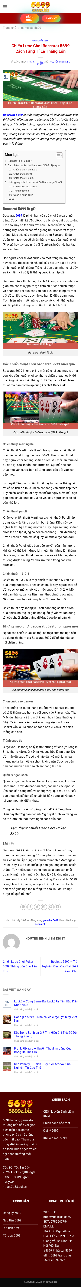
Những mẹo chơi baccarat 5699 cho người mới (35, 182)
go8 (25, 1177)
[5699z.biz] (40, 6)
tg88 (25, 1172)
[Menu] (5, 6)
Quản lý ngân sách (23, 194)
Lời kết (11, 199)
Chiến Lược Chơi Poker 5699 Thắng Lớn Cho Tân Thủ (20, 966)
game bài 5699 (31, 28)
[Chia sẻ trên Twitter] (37, 907)
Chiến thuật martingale (25, 169)
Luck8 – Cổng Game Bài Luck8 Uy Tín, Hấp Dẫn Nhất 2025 (46, 1003)
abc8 (8, 1177)
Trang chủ (9, 28)
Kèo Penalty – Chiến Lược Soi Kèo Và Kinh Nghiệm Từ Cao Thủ (42, 1065)
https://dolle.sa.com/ (57, 1217)
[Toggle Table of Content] (57, 155)
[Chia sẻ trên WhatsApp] (23, 907)
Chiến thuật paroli (22, 173)
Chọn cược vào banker (25, 186)
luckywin (9, 1182)
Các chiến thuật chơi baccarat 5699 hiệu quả (34, 165)
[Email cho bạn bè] (44, 907)
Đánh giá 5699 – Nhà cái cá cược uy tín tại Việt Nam (45, 1018)
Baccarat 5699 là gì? (20, 161)
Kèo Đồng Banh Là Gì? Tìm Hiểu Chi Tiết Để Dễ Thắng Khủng (45, 1034)
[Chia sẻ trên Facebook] (30, 907)
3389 (17, 1177)
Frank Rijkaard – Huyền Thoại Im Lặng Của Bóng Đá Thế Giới (43, 1050)
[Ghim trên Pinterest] (51, 907)
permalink (40, 924)
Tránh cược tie (21, 190)
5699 (18, 215)
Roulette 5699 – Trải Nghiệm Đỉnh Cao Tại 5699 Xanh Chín (60, 966)
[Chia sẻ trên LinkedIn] (57, 907)
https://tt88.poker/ (15, 1187)
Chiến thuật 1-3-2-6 (23, 177)
